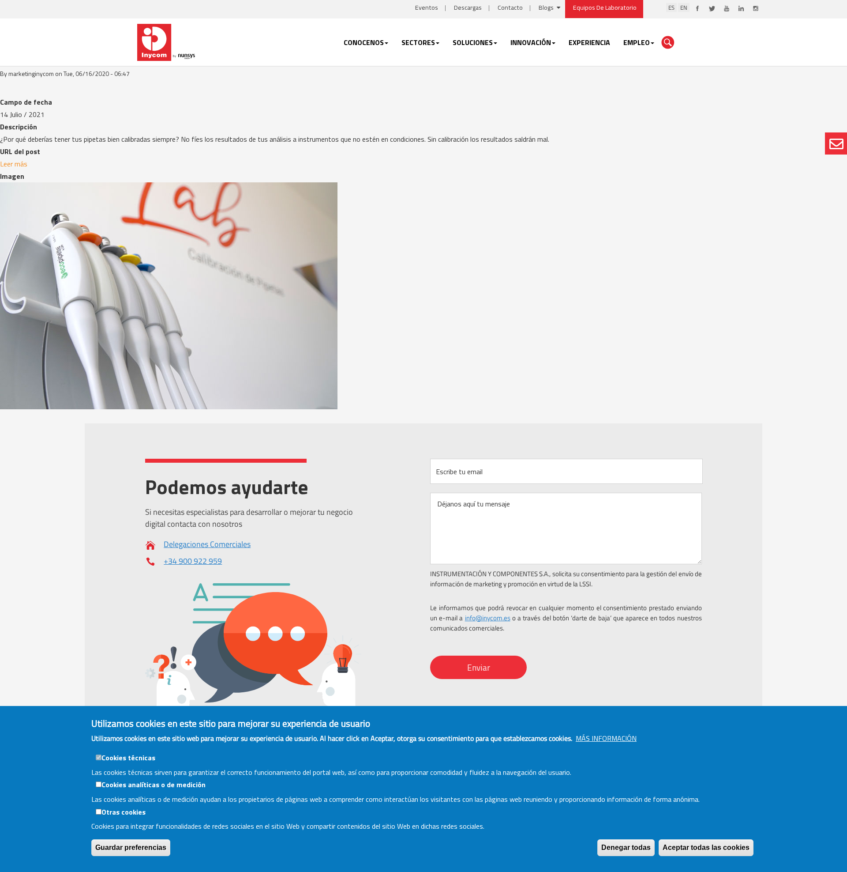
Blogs (546, 7)
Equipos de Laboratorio (605, 7)
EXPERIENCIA (589, 42)
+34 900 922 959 (193, 561)
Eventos (426, 7)
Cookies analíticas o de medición (153, 784)
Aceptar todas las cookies (706, 847)
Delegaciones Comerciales (207, 544)
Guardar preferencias (130, 847)
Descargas (468, 7)
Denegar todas (626, 847)
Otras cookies (123, 811)
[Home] (167, 41)
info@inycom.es (487, 618)
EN (683, 7)
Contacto (510, 7)
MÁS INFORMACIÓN (606, 738)
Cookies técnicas (128, 757)
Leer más (13, 164)
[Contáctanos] (836, 143)
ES (671, 7)
